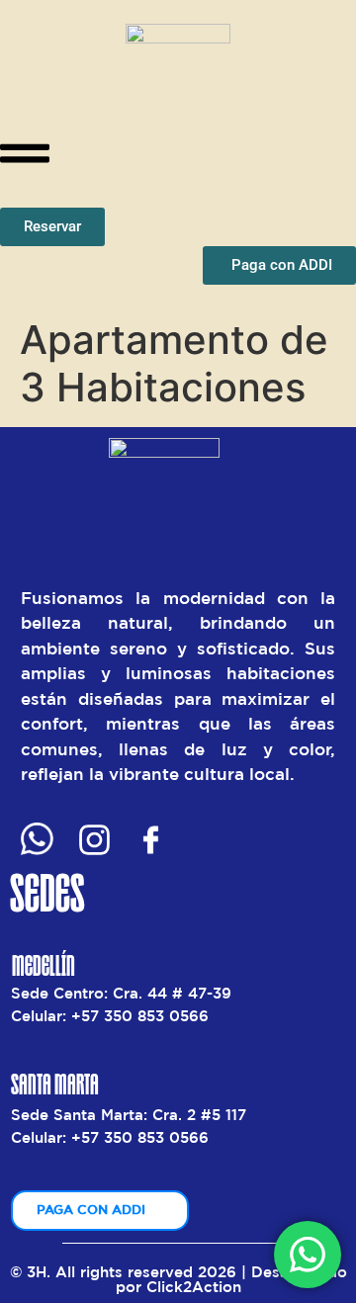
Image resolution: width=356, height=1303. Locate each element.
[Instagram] (94, 840)
